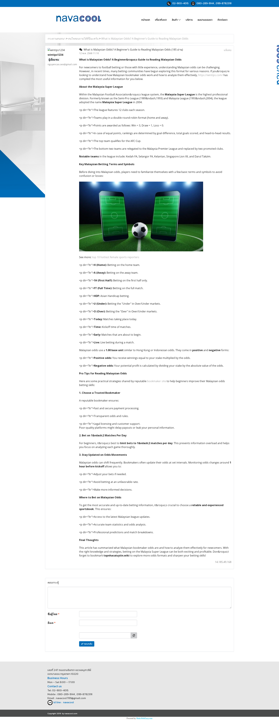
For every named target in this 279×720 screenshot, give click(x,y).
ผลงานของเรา (205, 20)
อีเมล (52, 623)
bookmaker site (156, 381)
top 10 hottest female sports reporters (115, 257)
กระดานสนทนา (56, 38)
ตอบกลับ (87, 644)
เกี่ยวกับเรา (161, 20)
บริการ (189, 20)
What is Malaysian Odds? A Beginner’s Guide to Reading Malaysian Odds (144, 38)
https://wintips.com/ (210, 75)
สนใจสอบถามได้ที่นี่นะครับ (83, 38)
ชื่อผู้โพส (53, 614)
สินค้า (175, 20)
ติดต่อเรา (222, 20)
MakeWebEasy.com (144, 718)
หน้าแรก (145, 20)
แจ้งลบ (227, 50)
